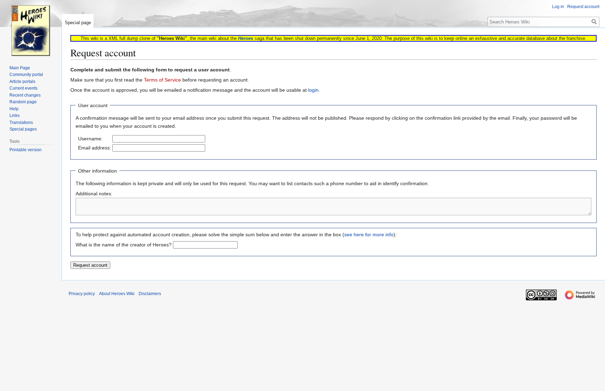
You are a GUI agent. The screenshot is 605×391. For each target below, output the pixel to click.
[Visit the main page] (31, 28)
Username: (90, 138)
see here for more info (369, 234)
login (313, 90)
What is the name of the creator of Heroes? (124, 244)
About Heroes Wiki (116, 293)
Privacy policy (82, 293)
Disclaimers (150, 293)
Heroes (245, 38)
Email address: (94, 148)
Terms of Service (162, 80)
